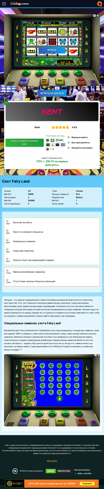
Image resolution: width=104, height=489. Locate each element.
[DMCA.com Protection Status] (58, 471)
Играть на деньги (52, 93)
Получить (87, 484)
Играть (52, 49)
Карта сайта (52, 461)
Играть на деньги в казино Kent (25, 142)
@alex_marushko (85, 473)
